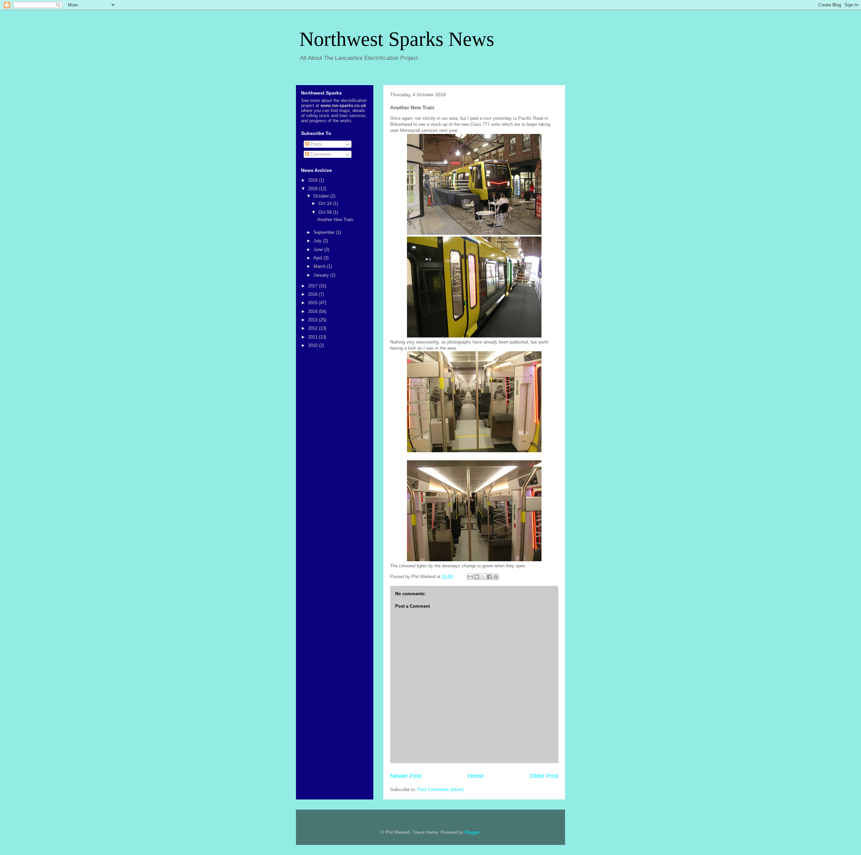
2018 (313, 188)
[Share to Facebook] (489, 576)
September (324, 232)
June (318, 249)
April (318, 257)
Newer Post (405, 776)
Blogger (472, 832)
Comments (320, 154)
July (318, 240)
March (320, 266)
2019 (313, 180)
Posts (315, 144)
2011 (313, 337)
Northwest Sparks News (396, 39)
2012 (313, 328)
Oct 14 (326, 203)
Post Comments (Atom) (440, 789)
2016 (313, 294)
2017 (313, 285)
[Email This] (470, 576)
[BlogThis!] (476, 576)
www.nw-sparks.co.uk (343, 105)
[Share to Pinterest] (495, 576)
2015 (313, 302)
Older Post (544, 776)
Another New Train (335, 219)
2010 (313, 345)
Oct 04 (326, 212)
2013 (313, 319)
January (321, 275)
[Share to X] (483, 576)
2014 (313, 311)
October (321, 196)
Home (475, 776)
